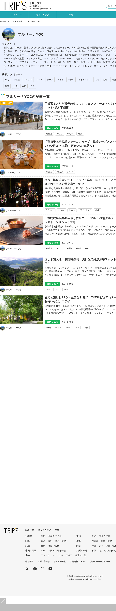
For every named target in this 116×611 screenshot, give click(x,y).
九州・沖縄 (81, 550)
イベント (28, 80)
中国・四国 (30, 550)
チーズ (50, 80)
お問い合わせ (44, 561)
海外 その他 (80, 555)
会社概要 (29, 561)
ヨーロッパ (57, 555)
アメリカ (45, 555)
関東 (27, 541)
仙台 (94, 536)
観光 (33, 86)
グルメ (40, 80)
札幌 (43, 536)
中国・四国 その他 (57, 550)
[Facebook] (35, 569)
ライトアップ (84, 80)
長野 (50, 541)
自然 (24, 86)
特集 (71, 14)
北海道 (28, 536)
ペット (61, 80)
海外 (27, 555)
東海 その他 (106, 541)
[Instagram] (42, 569)
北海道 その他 (54, 536)
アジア (69, 555)
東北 (78, 536)
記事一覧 (29, 530)
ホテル (71, 80)
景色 (114, 80)
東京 (43, 541)
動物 (105, 80)
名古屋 (95, 541)
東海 (78, 541)
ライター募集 (60, 561)
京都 (94, 545)
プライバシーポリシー (100, 561)
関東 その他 (60, 541)
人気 (97, 80)
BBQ (7, 80)
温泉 (7, 86)
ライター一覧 (16, 21)
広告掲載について (78, 561)
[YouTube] (50, 569)
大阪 (101, 545)
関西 (78, 545)
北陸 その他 (53, 545)
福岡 (94, 550)
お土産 (17, 80)
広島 (43, 550)
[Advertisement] (58, 607)
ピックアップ (42, 14)
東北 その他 (104, 536)
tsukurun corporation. (93, 579)
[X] (27, 569)
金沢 (43, 545)
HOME (3, 21)
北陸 (27, 545)
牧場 (16, 86)
